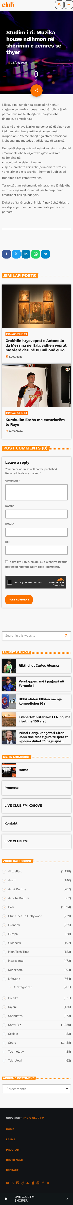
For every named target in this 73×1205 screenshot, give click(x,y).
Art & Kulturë (17, 889)
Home (23, 770)
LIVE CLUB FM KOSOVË (23, 806)
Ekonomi (14, 925)
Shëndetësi (15, 1016)
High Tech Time (18, 952)
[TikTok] (23, 1183)
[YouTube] (7, 1183)
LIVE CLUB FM (16, 841)
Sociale (13, 1034)
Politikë (13, 998)
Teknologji (15, 1061)
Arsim (12, 880)
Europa (13, 934)
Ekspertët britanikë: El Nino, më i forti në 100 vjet (44, 719)
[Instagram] (38, 1183)
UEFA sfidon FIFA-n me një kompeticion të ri (40, 701)
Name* (9, 505)
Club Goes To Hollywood (25, 916)
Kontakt (10, 823)
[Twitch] (17, 1183)
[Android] (48, 1183)
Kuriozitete (15, 970)
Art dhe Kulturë (18, 898)
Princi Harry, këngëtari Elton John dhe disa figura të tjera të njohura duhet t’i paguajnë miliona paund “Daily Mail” (43, 739)
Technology (16, 1052)
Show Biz (14, 1025)
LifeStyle (14, 979)
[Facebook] (43, 1183)
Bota (11, 907)
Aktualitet (14, 872)
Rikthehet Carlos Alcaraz (39, 666)
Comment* (12, 480)
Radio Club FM (33, 1118)
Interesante (16, 961)
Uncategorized (16, 334)
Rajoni (12, 1007)
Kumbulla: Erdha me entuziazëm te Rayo (35, 422)
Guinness (14, 943)
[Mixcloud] (28, 1183)
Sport (12, 1043)
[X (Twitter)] (12, 1183)
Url (7, 542)
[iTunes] (32, 1183)
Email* (9, 524)
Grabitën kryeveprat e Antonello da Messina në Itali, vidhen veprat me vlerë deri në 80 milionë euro (36, 345)
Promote (11, 788)
